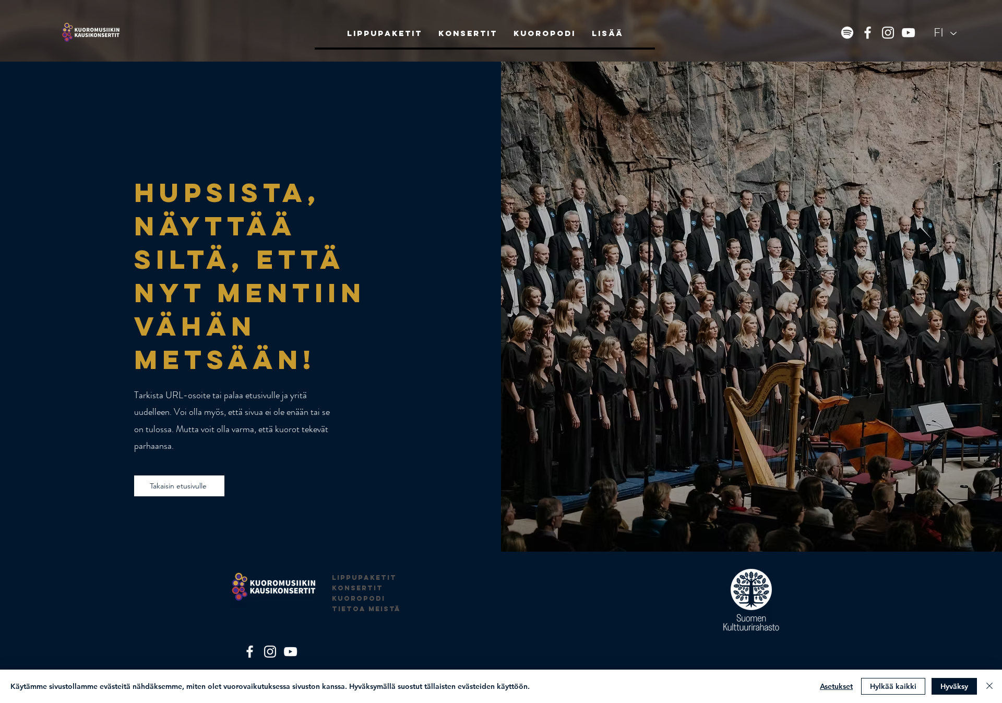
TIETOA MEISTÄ (366, 609)
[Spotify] (847, 33)
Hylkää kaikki (893, 686)
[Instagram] (888, 33)
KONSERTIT (357, 588)
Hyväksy (954, 686)
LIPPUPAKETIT (364, 577)
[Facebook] (868, 33)
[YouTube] (908, 33)
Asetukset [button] (836, 686)
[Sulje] (989, 686)
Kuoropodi (358, 598)
